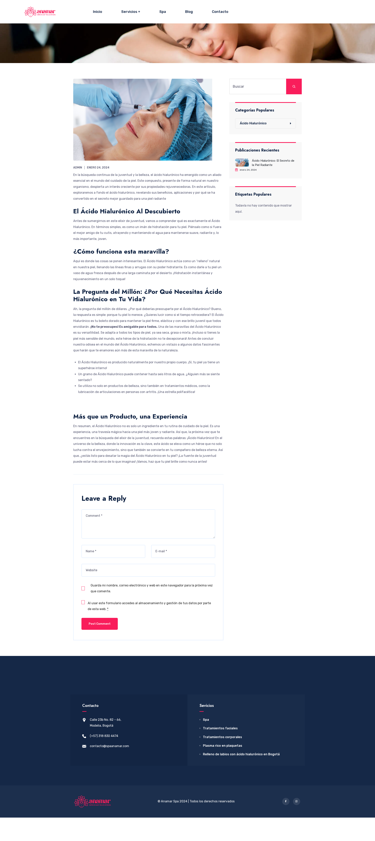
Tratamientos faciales (220, 728)
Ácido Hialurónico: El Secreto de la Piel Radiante (273, 163)
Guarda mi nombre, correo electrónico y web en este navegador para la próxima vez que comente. (152, 588)
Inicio (97, 12)
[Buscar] (294, 86)
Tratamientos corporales (222, 737)
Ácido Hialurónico (253, 123)
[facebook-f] (285, 801)
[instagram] (296, 801)
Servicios (129, 12)
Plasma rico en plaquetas (222, 745)
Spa (162, 12)
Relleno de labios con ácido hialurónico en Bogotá (241, 754)
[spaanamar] (40, 12)
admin (77, 167)
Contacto (220, 12)
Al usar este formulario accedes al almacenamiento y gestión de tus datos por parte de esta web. (149, 606)
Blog (189, 12)
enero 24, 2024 (98, 167)
